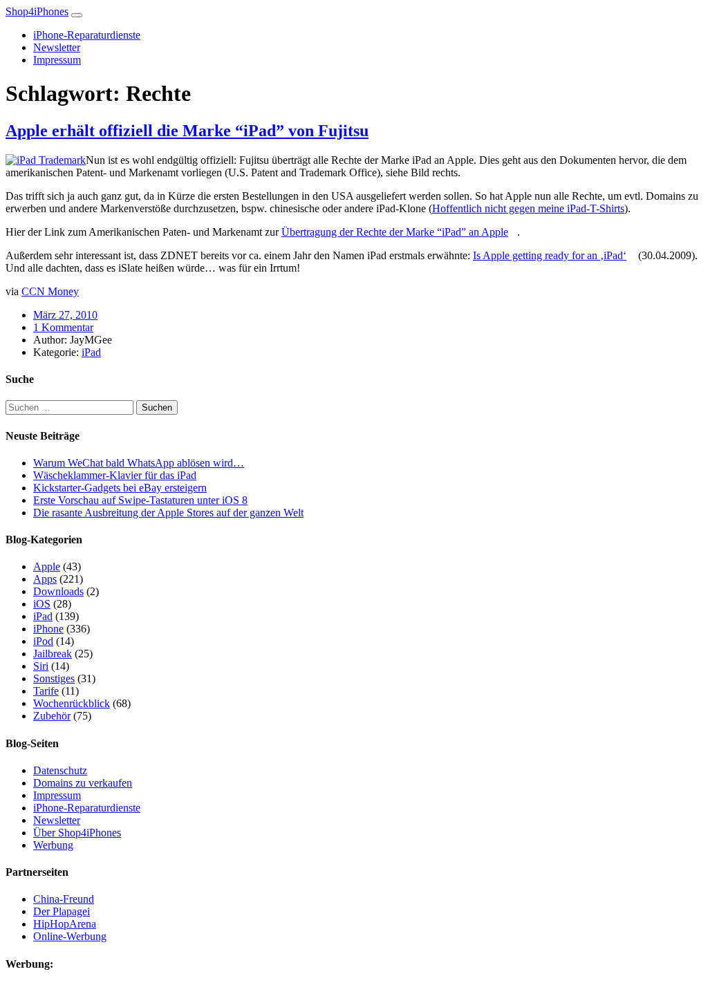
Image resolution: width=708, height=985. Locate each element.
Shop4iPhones (37, 11)
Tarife (46, 691)
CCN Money (50, 291)
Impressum (57, 60)
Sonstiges (54, 678)
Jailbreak (52, 653)
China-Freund (63, 899)
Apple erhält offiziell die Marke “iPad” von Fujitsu (187, 131)
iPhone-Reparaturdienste (86, 35)
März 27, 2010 (65, 315)
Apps (45, 579)
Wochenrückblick (71, 703)
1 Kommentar (63, 327)
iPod (43, 641)
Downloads (58, 591)
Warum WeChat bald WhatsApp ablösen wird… (138, 463)
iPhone (48, 629)
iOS (41, 604)
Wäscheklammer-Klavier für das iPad (114, 475)
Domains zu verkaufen (82, 783)
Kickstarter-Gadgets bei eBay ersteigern (120, 488)
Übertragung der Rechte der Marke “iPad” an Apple (394, 232)
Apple (46, 566)
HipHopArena (64, 924)
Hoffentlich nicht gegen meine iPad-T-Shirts (528, 208)
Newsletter (56, 47)
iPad (91, 352)
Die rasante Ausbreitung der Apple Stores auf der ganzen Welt (168, 512)
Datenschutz (60, 770)
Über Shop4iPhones (77, 832)
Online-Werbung (69, 936)
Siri (40, 666)
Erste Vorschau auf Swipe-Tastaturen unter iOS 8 (140, 500)
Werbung (53, 845)
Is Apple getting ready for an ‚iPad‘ (549, 255)
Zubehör (52, 716)
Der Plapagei (61, 911)
